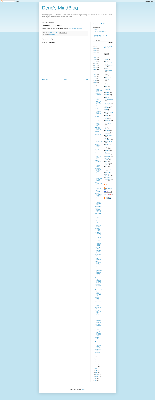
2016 (95, 67)
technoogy (107, 177)
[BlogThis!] (62, 33)
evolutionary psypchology (108, 105)
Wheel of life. (98, 206)
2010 (95, 78)
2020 (95, 59)
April (96, 370)
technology (107, 175)
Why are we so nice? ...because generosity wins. (98, 202)
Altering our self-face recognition (98, 128)
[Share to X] (63, 33)
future (106, 115)
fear (106, 110)
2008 (95, 82)
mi (105, 138)
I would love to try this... (98, 239)
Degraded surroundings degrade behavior (98, 286)
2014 (95, 71)
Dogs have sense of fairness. (97, 229)
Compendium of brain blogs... (98, 251)
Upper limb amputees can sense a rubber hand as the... (98, 96)
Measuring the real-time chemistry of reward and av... (98, 333)
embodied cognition (107, 90)
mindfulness (108, 139)
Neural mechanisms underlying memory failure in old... (98, 272)
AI (105, 61)
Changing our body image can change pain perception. (98, 257)
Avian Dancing (97, 191)
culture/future (108, 79)
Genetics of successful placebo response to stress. (98, 89)
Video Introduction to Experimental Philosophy (98, 185)
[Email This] (60, 33)
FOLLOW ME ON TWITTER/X (108, 47)
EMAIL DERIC (107, 50)
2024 (95, 52)
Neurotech (97, 352)
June (96, 366)
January (97, 376)
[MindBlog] (108, 192)
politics (106, 152)
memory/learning (109, 135)
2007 (95, 378)
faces (106, 109)
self (106, 161)
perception (107, 150)
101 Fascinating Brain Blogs (75, 28)
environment (108, 95)
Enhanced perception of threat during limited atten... (98, 171)
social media (108, 172)
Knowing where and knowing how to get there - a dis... (98, 155)
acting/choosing (108, 56)
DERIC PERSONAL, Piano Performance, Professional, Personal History (103, 36)
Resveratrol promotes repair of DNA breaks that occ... (98, 313)
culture (106, 77)
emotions (107, 94)
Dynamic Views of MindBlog (99, 23)
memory (107, 133)
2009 (95, 80)
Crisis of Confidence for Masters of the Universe (98, 196)
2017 (95, 65)
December (97, 84)
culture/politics (108, 82)
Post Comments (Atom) (53, 82)
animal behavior (109, 62)
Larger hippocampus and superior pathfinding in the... (98, 264)
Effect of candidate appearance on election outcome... (98, 163)
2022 (95, 56)
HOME (95, 29)
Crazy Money (98, 222)
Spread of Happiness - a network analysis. (98, 243)
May (96, 368)
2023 (95, 54)
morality (107, 144)
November (97, 355)
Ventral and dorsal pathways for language (98, 320)
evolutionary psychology (108, 102)
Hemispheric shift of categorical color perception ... (98, 111)
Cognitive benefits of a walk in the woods (98, 146)
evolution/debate (109, 99)
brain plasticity (108, 70)
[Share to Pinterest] (66, 33)
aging (106, 59)
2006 (95, 380)
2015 (95, 69)
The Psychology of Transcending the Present (98, 344)
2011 (95, 76)
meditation (107, 132)
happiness (107, 120)
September (97, 359)
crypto (106, 75)
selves (106, 164)
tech (106, 174)
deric (106, 86)
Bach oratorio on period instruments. (98, 140)
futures (106, 117)
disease (107, 88)
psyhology (107, 158)
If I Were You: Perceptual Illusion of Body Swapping (98, 235)
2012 (95, 74)
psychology (107, 156)
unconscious (108, 179)
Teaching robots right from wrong (98, 339)
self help (107, 163)
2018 (95, 63)
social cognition (108, 169)
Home (65, 79)
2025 (95, 50)
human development (108, 122)
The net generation (98, 132)
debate (106, 84)
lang (106, 128)
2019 (95, 61)
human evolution (109, 126)
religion (107, 159)
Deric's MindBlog (60, 8)
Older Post (85, 79)
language (107, 130)
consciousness (52, 34)
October (97, 358)
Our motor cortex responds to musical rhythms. (98, 178)
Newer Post (44, 79)
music (106, 148)
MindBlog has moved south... (98, 298)
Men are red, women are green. (98, 136)
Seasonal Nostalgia (98, 150)
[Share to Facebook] (65, 33)
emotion (107, 92)
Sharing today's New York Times (98, 118)
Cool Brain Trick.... (97, 248)
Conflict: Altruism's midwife (98, 225)
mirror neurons (108, 141)
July (96, 365)
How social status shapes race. (97, 123)
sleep (106, 168)
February (97, 374)
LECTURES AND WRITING (100, 31)
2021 (95, 57)
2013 (95, 73)
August (97, 363)
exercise (107, 107)
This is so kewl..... (97, 219)
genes (106, 118)
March (96, 372)
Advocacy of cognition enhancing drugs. (98, 215)
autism (106, 68)
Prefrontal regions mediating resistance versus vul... (98, 280)
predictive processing (107, 154)
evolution (107, 97)
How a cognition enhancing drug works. (98, 210)
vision (106, 180)
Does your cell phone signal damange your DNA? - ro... (98, 292)
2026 (95, 48)
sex (106, 166)
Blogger (83, 389)
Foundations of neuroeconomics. (98, 303)
